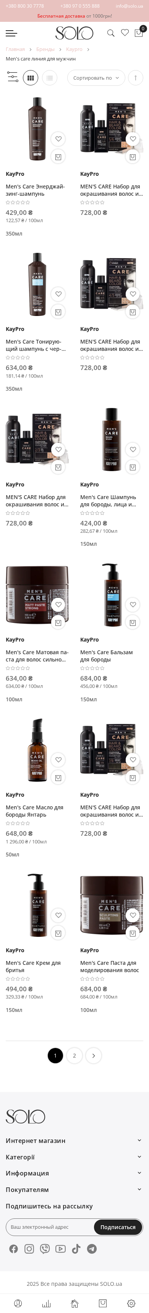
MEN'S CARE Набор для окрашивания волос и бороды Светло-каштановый (110, 190)
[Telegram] (92, 1249)
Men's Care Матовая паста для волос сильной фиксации (37, 655)
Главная (15, 49)
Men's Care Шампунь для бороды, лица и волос (108, 500)
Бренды (45, 49)
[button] (58, 139)
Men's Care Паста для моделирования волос (109, 966)
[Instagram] (29, 1249)
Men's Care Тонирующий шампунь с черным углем (34, 345)
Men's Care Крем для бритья (33, 966)
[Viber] (45, 1249)
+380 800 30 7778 (25, 6)
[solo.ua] (74, 33)
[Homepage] (74, 1303)
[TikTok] (76, 1249)
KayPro (74, 49)
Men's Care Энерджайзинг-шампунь (35, 190)
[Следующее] (93, 1055)
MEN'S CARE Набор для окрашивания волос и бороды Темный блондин (110, 811)
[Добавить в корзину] (58, 156)
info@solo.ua (129, 6)
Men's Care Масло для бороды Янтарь (34, 811)
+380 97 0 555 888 (80, 6)
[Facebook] (13, 1249)
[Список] (49, 77)
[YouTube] (60, 1249)
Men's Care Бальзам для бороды (106, 655)
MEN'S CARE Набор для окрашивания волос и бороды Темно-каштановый (110, 345)
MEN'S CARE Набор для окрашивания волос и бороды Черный (36, 500)
